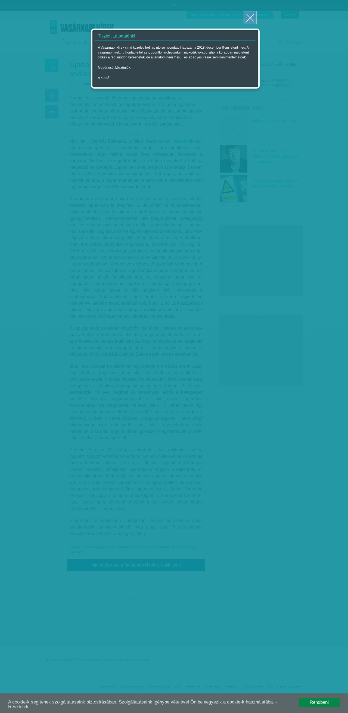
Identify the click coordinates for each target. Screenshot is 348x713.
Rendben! (319, 702)
